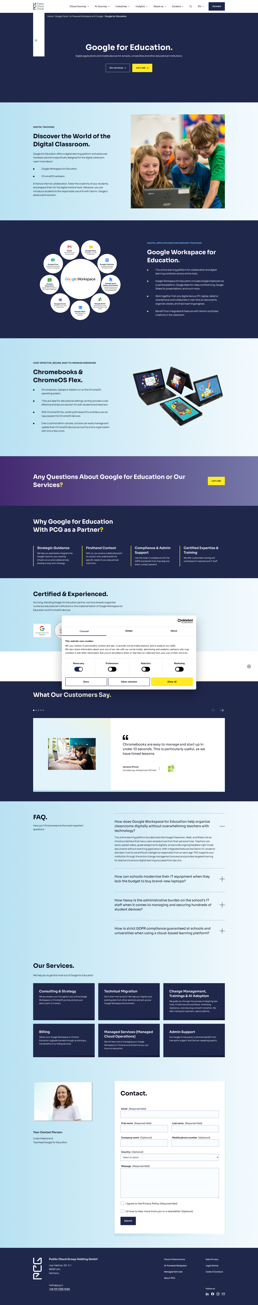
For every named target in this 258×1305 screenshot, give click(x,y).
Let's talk (141, 67)
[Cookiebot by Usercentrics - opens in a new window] (180, 621)
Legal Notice (212, 1265)
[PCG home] (38, 6)
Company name (130, 1137)
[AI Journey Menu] (109, 6)
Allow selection (129, 681)
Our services (116, 67)
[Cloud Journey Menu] (88, 6)
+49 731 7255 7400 (59, 1289)
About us (158, 6)
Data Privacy (212, 1259)
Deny (86, 681)
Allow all (171, 681)
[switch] (112, 669)
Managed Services (173, 1271)
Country (125, 1151)
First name (127, 1123)
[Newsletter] (223, 1293)
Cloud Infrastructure (174, 1259)
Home (50, 16)
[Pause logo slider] (249, 666)
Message (126, 1166)
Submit (128, 1220)
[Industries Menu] (129, 6)
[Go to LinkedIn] (207, 1293)
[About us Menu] (165, 6)
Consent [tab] (84, 631)
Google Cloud (61, 16)
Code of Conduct (214, 1271)
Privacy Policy (150, 1203)
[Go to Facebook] (212, 1293)
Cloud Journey (78, 6)
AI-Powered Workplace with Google (86, 16)
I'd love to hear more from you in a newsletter (153, 1211)
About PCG (169, 1277)
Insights (140, 6)
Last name (178, 1123)
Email (124, 1108)
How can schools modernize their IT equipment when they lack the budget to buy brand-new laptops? (162, 878)
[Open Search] (190, 6)
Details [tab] (129, 631)
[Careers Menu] (182, 6)
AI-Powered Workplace (175, 1265)
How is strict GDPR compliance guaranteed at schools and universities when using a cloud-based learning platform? (163, 930)
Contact (216, 6)
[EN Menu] (203, 6)
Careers (176, 6)
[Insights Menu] (147, 6)
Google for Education (116, 16)
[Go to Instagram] (217, 1293)
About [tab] (174, 631)
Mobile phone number (184, 1137)
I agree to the (142, 1203)
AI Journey (101, 6)
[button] (213, 710)
